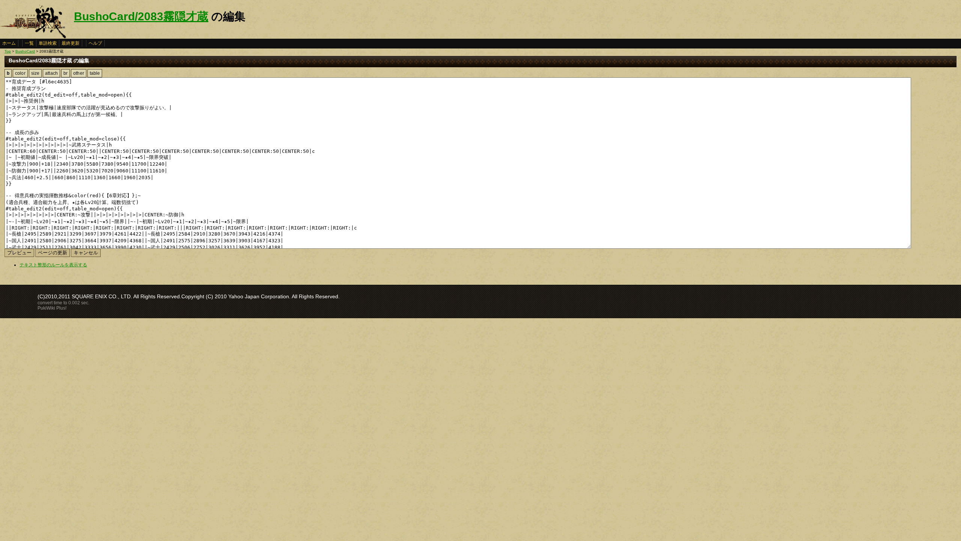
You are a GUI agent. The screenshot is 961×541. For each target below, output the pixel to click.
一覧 (29, 43)
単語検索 (48, 43)
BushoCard (25, 51)
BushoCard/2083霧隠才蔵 (141, 16)
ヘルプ (95, 43)
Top (8, 51)
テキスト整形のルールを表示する (53, 264)
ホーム (9, 43)
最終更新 (71, 43)
